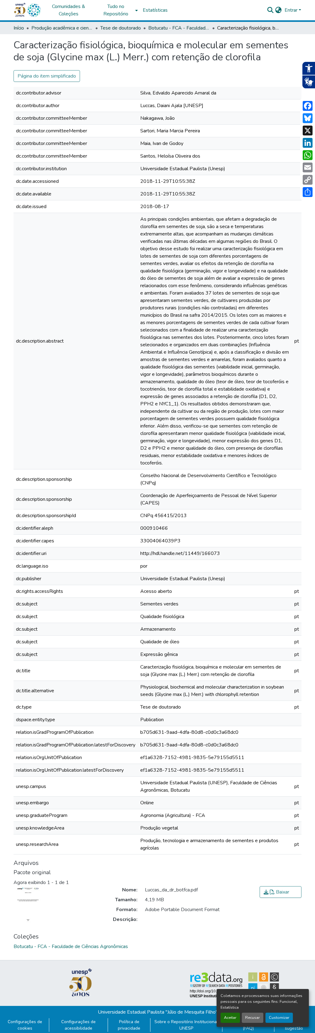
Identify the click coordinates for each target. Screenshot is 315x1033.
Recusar (252, 1017)
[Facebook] (307, 106)
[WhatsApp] (307, 155)
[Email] (307, 167)
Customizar (279, 1017)
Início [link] (19, 28)
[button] (34, 10)
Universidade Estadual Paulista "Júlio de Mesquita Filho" (157, 1012)
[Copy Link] (307, 180)
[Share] (307, 192)
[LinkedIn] (307, 143)
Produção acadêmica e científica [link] (62, 28)
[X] (307, 130)
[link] (280, 892)
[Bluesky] (307, 118)
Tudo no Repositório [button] (115, 10)
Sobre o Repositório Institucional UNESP (186, 1025)
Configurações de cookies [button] (25, 1025)
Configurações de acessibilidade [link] (78, 1025)
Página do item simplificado (47, 76)
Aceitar (230, 1017)
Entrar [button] (292, 10)
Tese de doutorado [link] (120, 28)
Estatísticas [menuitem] (155, 10)
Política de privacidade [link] (129, 1025)
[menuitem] (117, 10)
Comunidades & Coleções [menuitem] (68, 10)
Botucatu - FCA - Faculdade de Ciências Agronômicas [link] (179, 28)
